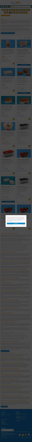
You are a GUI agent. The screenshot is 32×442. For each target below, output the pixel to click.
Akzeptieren (16, 223)
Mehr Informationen (10, 221)
